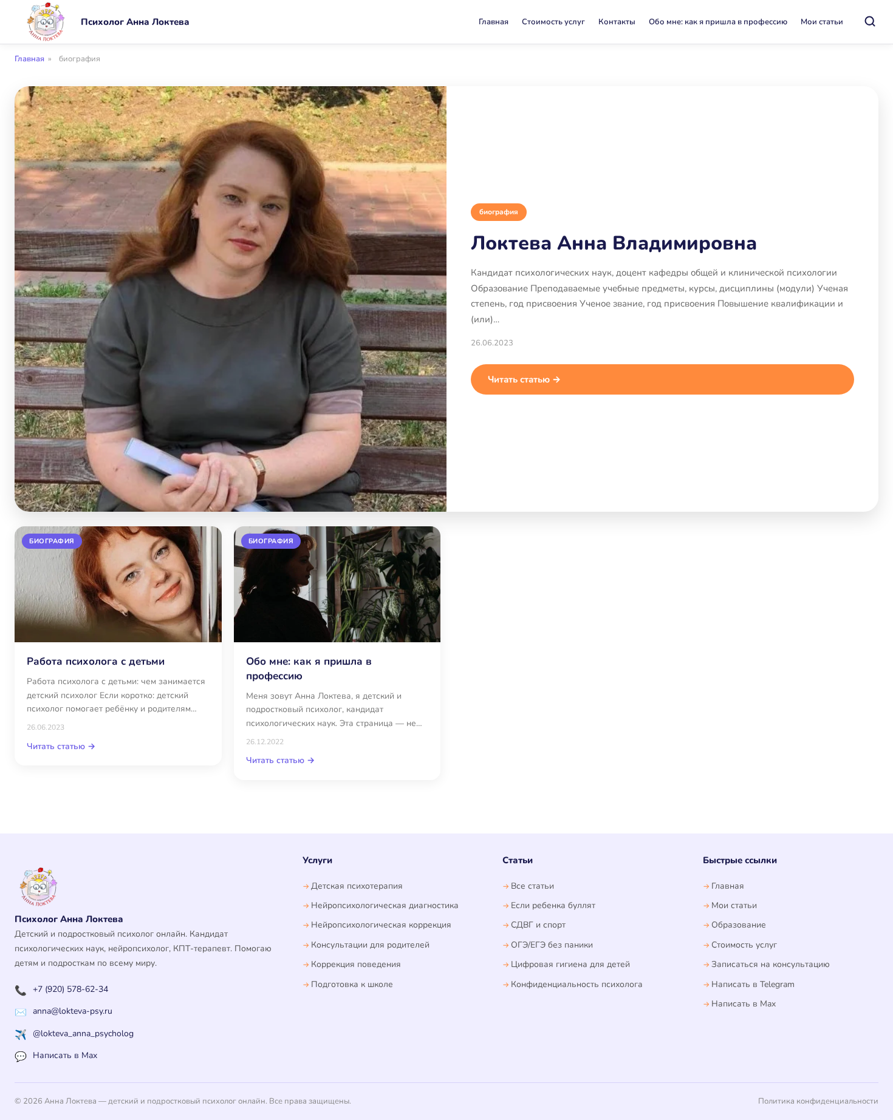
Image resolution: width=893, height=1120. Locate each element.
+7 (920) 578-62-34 (70, 989)
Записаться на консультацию (770, 964)
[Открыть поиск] (870, 22)
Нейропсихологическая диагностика (385, 905)
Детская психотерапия (357, 886)
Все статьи (532, 886)
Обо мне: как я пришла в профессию (718, 21)
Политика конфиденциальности (818, 1101)
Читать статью (61, 746)
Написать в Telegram (753, 984)
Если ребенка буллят (553, 905)
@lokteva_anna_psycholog (83, 1033)
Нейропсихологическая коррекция (381, 925)
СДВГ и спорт (538, 925)
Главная (493, 21)
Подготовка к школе (352, 984)
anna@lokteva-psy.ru (72, 1011)
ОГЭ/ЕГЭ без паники (552, 945)
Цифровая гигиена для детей (570, 964)
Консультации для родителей (370, 945)
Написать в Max (65, 1055)
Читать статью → (524, 379)
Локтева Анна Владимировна (614, 243)
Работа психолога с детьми (96, 661)
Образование (738, 925)
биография (498, 212)
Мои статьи (822, 21)
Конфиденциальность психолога (577, 984)
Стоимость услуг (553, 21)
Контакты (616, 21)
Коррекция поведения (356, 964)
